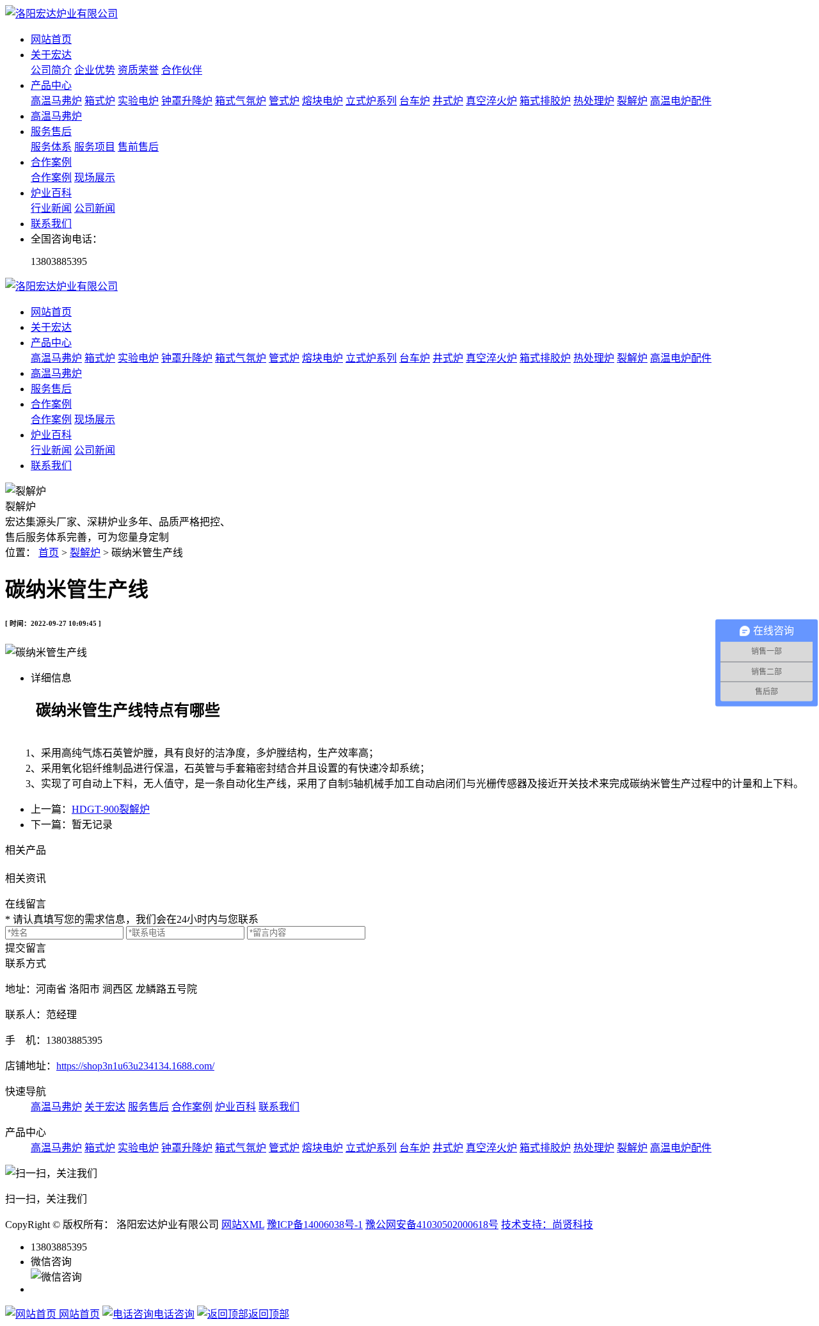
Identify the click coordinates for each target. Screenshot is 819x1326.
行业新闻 (51, 208)
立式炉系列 (371, 100)
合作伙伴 (181, 70)
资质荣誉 (138, 70)
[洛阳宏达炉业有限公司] (61, 13)
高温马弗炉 (56, 100)
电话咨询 (174, 1314)
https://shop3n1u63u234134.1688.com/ (135, 1065)
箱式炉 (99, 100)
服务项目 (94, 146)
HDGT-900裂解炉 (111, 809)
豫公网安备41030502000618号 (431, 1224)
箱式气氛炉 (240, 100)
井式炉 (448, 100)
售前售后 (138, 146)
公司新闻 (94, 208)
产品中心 (51, 85)
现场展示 (94, 177)
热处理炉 (593, 100)
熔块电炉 (322, 100)
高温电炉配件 (681, 100)
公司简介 (51, 70)
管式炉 (284, 100)
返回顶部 (268, 1314)
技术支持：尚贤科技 (547, 1224)
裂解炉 (632, 100)
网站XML (242, 1224)
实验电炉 (138, 100)
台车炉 (414, 100)
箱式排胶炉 (545, 100)
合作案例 (51, 162)
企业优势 (94, 70)
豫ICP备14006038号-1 (315, 1224)
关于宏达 (51, 54)
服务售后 (51, 131)
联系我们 (51, 223)
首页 (48, 552)
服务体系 (51, 146)
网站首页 (51, 39)
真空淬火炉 (491, 100)
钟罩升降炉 (186, 100)
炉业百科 (51, 193)
